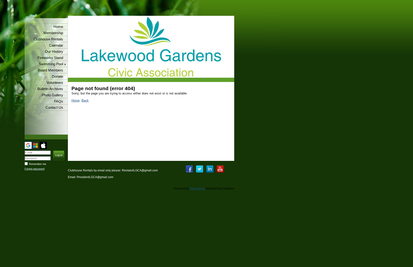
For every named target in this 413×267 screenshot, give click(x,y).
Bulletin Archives (50, 89)
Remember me (37, 164)
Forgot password (34, 168)
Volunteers (55, 83)
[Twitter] (199, 169)
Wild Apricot (197, 188)
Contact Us (54, 107)
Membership (53, 33)
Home (58, 27)
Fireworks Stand (50, 58)
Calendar (56, 45)
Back (85, 100)
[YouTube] (220, 169)
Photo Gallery (52, 95)
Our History (54, 52)
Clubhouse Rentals (48, 39)
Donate (57, 76)
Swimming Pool (51, 64)
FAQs (58, 101)
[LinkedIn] (209, 169)
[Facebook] (189, 169)
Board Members (50, 70)
